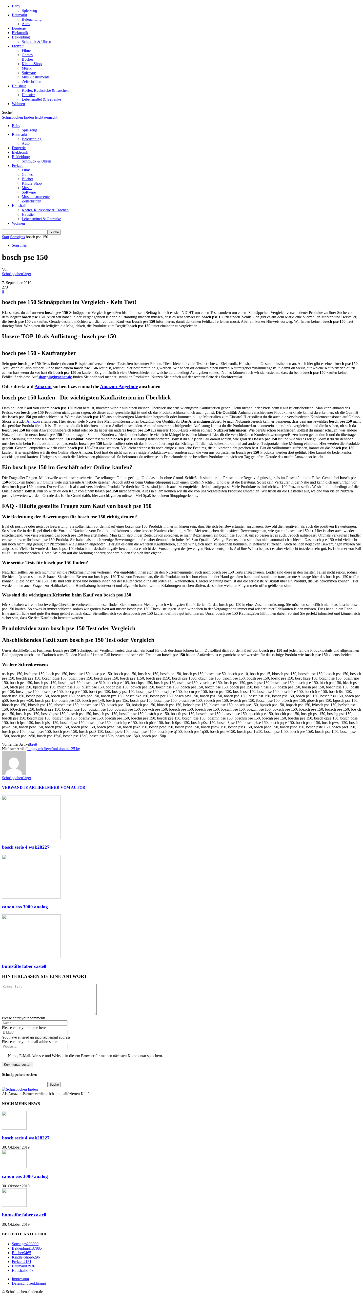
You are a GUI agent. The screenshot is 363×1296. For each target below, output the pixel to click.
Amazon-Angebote (119, 386)
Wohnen (18, 104)
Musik (27, 68)
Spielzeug (29, 10)
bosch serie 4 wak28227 (26, 847)
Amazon (43, 386)
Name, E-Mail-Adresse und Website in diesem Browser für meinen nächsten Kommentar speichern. (85, 1056)
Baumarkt (19, 15)
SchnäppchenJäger (16, 274)
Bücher (27, 59)
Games (27, 55)
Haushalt (19, 86)
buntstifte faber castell (24, 966)
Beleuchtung (31, 19)
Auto (26, 24)
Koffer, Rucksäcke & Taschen (45, 90)
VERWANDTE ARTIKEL (24, 787)
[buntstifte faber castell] (31, 957)
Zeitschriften (31, 81)
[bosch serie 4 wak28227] (31, 838)
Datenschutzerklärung (29, 1283)
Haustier (28, 95)
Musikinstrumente (36, 77)
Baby (16, 6)
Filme (26, 50)
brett (33, 744)
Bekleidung (21, 37)
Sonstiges (17, 237)
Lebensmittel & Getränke (41, 99)
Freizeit (17, 46)
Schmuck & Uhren (36, 41)
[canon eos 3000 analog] (31, 897)
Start (5, 237)
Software (29, 73)
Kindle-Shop (32, 64)
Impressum (20, 1279)
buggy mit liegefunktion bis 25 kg (53, 749)
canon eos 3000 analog (25, 906)
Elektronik (20, 33)
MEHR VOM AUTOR (66, 787)
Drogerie (19, 28)
